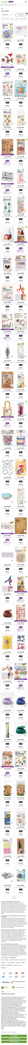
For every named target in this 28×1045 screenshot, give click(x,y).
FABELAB (3, 967)
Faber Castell (22, 959)
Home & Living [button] (5, 19)
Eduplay (18, 962)
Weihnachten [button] (23, 19)
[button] (7, 14)
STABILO (3, 965)
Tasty (20, 965)
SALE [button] (12, 19)
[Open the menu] (1, 4)
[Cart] (12, 36)
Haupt (11, 959)
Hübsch (15, 965)
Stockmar (3, 962)
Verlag (22, 962)
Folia (2, 959)
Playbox (16, 959)
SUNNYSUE (9, 965)
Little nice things (11, 962)
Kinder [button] (16, 19)
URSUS (6, 959)
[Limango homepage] (4, 2)
